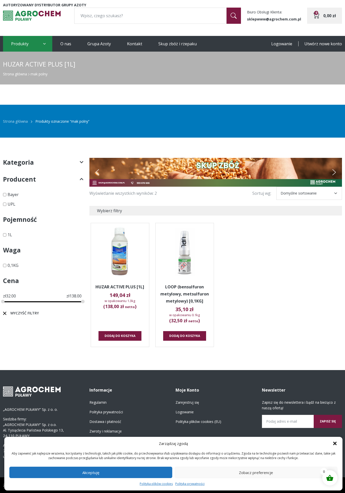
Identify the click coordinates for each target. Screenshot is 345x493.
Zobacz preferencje (256, 472)
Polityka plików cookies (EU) (198, 421)
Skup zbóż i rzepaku (177, 44)
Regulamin (98, 402)
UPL (11, 204)
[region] (215, 172)
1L (10, 235)
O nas (65, 44)
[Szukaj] (234, 16)
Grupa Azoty (99, 44)
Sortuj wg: (261, 193)
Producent (19, 179)
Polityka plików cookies (156, 484)
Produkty (20, 44)
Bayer (13, 194)
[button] (334, 443)
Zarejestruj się (187, 402)
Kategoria (18, 162)
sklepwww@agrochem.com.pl (274, 19)
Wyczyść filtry (24, 313)
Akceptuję (90, 472)
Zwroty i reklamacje (105, 431)
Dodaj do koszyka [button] (120, 336)
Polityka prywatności (190, 484)
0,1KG (13, 265)
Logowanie (281, 44)
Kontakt (134, 44)
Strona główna (15, 74)
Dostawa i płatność (105, 421)
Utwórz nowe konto (323, 44)
